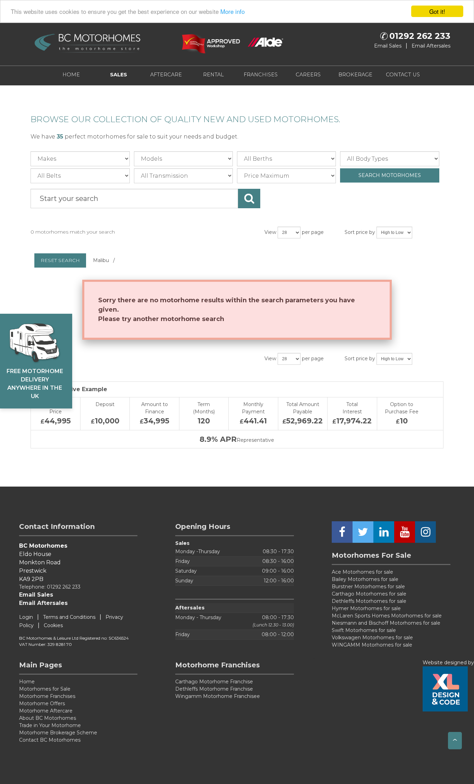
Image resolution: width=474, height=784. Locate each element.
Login (26, 617)
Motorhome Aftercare (46, 711)
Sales (118, 74)
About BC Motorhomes (47, 718)
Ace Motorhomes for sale (362, 572)
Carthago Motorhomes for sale (369, 594)
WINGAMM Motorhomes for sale (372, 645)
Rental (213, 74)
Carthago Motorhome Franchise (214, 681)
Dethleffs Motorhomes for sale (369, 601)
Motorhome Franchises (47, 696)
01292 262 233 (419, 36)
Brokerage (355, 74)
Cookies (53, 625)
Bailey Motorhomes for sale (365, 579)
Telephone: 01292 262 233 (50, 587)
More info (232, 11)
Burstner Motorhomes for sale (368, 586)
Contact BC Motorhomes (50, 740)
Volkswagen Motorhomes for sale (372, 637)
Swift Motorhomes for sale (364, 630)
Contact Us (403, 74)
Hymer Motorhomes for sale (366, 608)
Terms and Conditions (69, 617)
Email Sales (387, 46)
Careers (308, 74)
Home (71, 74)
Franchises (261, 74)
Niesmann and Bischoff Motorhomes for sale (386, 623)
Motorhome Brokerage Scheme (58, 733)
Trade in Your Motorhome (50, 725)
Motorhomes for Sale (44, 689)
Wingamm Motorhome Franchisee (217, 696)
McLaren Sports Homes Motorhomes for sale (387, 616)
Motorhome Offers (42, 703)
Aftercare (166, 74)
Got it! (437, 11)
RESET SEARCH (60, 260)
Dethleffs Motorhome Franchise (214, 689)
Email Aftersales (431, 46)
